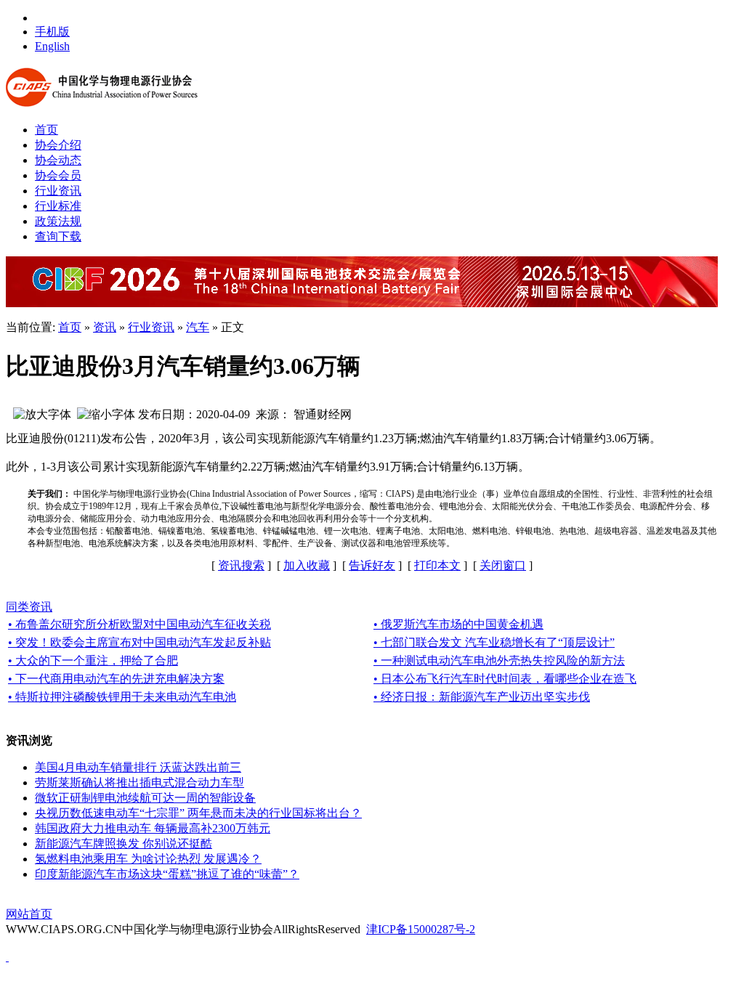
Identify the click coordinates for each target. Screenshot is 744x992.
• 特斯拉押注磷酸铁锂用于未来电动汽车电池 (122, 697)
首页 (69, 327)
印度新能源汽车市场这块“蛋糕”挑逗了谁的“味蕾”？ (167, 874)
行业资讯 (151, 327)
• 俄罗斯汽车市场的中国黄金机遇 (458, 624)
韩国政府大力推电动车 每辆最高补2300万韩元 (152, 828)
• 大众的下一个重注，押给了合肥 (93, 660)
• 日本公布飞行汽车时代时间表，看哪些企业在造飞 (504, 678)
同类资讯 (29, 607)
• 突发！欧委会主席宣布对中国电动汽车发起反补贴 (139, 642)
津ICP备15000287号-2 (420, 929)
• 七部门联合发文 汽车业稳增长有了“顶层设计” (494, 642)
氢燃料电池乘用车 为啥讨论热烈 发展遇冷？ (148, 859)
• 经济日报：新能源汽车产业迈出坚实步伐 (481, 697)
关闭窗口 (503, 565)
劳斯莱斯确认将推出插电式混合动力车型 (139, 782)
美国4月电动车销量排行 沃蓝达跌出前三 (138, 767)
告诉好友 (372, 565)
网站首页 (29, 914)
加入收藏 (306, 565)
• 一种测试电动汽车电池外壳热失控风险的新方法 (499, 660)
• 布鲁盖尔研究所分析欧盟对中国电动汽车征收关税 (139, 624)
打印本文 (437, 565)
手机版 (52, 31)
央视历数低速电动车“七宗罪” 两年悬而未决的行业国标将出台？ (198, 813)
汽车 (197, 327)
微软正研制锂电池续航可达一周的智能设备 (145, 798)
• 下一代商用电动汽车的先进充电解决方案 (116, 678)
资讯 (104, 327)
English (52, 46)
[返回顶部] (7, 957)
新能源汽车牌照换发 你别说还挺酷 (123, 843)
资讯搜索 (241, 565)
